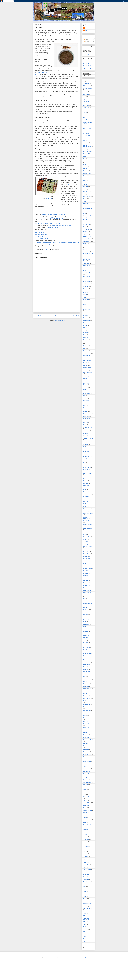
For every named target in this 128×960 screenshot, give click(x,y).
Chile (84, 221)
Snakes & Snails (87, 802)
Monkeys (85, 612)
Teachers (85, 836)
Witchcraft (85, 929)
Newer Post (38, 315)
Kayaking (85, 544)
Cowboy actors (86, 283)
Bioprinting (85, 178)
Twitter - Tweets (87, 872)
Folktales (85, 402)
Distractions (86, 322)
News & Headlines (87, 649)
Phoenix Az (86, 686)
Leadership (86, 556)
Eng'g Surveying (87, 353)
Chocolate (85, 231)
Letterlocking (86, 561)
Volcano (85, 893)
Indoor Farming (87, 508)
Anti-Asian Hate (87, 128)
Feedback (85, 387)
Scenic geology (87, 768)
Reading (85, 730)
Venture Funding (87, 884)
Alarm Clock (86, 105)
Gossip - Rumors (87, 454)
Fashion (85, 378)
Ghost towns (86, 441)
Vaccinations (86, 876)
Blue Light (85, 186)
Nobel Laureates (87, 653)
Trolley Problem (87, 862)
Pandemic (85, 666)
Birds (84, 180)
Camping (85, 203)
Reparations (86, 749)
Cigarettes (85, 234)
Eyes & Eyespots (87, 367)
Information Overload (88, 513)
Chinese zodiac (87, 229)
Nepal (84, 640)
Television (85, 841)
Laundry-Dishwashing (86, 550)
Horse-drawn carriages (86, 486)
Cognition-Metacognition (86, 250)
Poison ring (86, 695)
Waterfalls (85, 906)
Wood (84, 931)
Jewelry (85, 539)
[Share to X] (56, 249)
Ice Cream (85, 503)
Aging (84, 96)
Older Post (76, 315)
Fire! (84, 395)
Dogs (84, 330)
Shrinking (85, 787)
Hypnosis (85, 501)
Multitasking (86, 624)
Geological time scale (88, 438)
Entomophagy (86, 355)
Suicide (85, 822)
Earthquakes (86, 337)
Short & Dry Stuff (87, 782)
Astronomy (85, 142)
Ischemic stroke (87, 536)
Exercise (85, 365)
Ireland (85, 534)
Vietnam (85, 889)
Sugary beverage (87, 819)
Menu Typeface (87, 592)
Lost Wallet (86, 580)
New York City (86, 644)
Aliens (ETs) (86, 107)
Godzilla (85, 449)
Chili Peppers (86, 224)
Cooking (85, 279)
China (84, 226)
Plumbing (85, 693)
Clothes (85, 243)
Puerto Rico (86, 727)
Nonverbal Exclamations (86, 656)
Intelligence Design (87, 528)
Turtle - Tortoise (87, 869)
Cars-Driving (86, 210)
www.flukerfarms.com (41, 234)
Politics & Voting (87, 704)
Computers (86, 268)
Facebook (85, 370)
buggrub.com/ (39, 236)
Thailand (85, 844)
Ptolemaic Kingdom (87, 723)
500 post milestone (87, 88)
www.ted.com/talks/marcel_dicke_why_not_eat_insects (51, 218)
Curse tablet (86, 299)
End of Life (85, 350)
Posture (85, 715)
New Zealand (86, 647)
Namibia (85, 629)
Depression (86, 315)
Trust (84, 867)
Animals (85, 119)
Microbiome (86, 601)
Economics (86, 339)
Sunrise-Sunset (87, 824)
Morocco (85, 617)
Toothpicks (85, 856)
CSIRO (85, 294)
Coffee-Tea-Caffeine (88, 246)
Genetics (85, 433)
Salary (84, 764)
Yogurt (84, 938)
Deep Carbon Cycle (88, 309)
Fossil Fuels (86, 416)
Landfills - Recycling (88, 546)
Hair (84, 462)
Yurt (84, 941)
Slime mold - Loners (88, 796)
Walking (85, 898)
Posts (86, 39)
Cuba (84, 297)
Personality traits (87, 674)
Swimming (85, 829)
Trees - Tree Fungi (87, 858)
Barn (84, 156)
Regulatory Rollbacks (88, 739)
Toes (84, 848)
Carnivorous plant (87, 208)
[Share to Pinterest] (58, 249)
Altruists (85, 112)
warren (86, 28)
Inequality (85, 511)
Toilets (84, 851)
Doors (84, 334)
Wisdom (85, 926)
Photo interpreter (87, 688)
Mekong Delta (86, 585)
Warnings (85, 901)
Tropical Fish (86, 864)
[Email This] (53, 249)
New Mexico (86, 642)
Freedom (85, 422)
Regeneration (86, 737)
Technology (86, 839)
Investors (85, 531)
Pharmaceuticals (87, 679)
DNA (84, 327)
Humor (85, 499)
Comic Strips (86, 263)
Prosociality (86, 721)
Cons (84, 270)
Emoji (84, 348)
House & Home (87, 494)
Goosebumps (86, 451)
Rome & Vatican (87, 759)
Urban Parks (86, 874)
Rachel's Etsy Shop (87, 65)
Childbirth (85, 219)
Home (57, 315)
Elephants (85, 345)
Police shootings (87, 698)
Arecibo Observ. (87, 135)
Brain (84, 194)
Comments (88, 41)
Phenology (85, 681)
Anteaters (85, 125)
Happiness (85, 464)
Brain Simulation (87, 196)
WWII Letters (86, 934)
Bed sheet (85, 170)
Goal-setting (86, 444)
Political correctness (88, 700)
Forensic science (87, 413)
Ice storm (85, 506)
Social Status (86, 805)
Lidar (84, 563)
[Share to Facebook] (57, 249)
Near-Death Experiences (86, 634)
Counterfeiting (86, 281)
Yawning (85, 936)
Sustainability (86, 827)
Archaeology (86, 133)
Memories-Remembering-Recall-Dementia (87, 589)
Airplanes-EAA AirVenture (86, 102)
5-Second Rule (86, 85)
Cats (84, 213)
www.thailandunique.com (66, 71)
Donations (85, 332)
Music (84, 626)
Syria (84, 832)
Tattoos (85, 834)
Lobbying (85, 575)
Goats (84, 446)
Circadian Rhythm (87, 236)
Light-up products (87, 568)
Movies (85, 621)
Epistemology (86, 358)
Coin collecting (86, 257)
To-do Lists (86, 846)
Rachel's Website (87, 61)
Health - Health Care (88, 469)
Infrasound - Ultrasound (86, 518)
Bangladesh (86, 153)
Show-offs (85, 784)
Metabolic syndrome (88, 595)
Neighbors (85, 637)
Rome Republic (87, 761)
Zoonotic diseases (87, 946)
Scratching (85, 777)
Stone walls (86, 815)
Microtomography (87, 603)
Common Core (86, 265)
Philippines (85, 683)
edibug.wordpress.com (52, 227)
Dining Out (69, 184)
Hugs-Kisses (86, 496)
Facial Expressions (87, 372)
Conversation (86, 276)
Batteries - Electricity (88, 161)
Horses (85, 489)
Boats (84, 189)
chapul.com (48, 198)
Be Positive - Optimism (86, 165)
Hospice (85, 491)
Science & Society (87, 773)
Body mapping (86, 191)
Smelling (85, 800)
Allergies (85, 110)
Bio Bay (85, 175)
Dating (84, 304)
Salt (84, 766)
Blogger (85, 957)
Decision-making (87, 306)
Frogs (84, 424)
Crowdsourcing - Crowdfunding (87, 292)
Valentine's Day (87, 881)
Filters (84, 389)
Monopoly (85, 614)
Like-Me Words (87, 570)
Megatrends (86, 582)
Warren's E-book (87, 903)
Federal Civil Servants (86, 384)
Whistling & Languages (86, 919)
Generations (86, 430)
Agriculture (85, 99)
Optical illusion (86, 662)
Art (84, 138)
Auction (85, 149)
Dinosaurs (85, 317)
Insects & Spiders (87, 524)
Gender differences (87, 427)
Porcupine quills (87, 712)
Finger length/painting (86, 392)
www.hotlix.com (39, 233)
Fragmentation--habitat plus (87, 419)
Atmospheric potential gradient (87, 146)
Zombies (85, 943)
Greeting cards (86, 456)
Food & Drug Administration (86, 408)
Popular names (87, 710)
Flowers (85, 398)
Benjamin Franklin (87, 173)
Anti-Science (86, 130)
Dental (84, 313)
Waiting (85, 896)
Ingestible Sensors (87, 520)
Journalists (85, 541)
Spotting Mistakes (87, 810)
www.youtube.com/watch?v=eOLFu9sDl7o (47, 223)
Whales (85, 915)
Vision (84, 891)
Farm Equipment (87, 376)
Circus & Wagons (87, 238)
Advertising (86, 94)
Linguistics (85, 573)
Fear (84, 381)
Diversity (85, 325)
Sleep (84, 794)
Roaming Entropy (87, 754)
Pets (84, 676)
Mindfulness (86, 609)
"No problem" (86, 83)
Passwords (86, 669)
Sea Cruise (86, 779)
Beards (85, 168)
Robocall (85, 756)
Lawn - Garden (86, 553)
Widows (85, 921)
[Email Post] (50, 249)
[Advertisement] (56, 302)
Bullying (85, 198)
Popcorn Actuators (87, 706)
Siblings (85, 789)
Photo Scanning (87, 691)
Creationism (86, 286)
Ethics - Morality (87, 360)
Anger (84, 117)
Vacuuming (86, 879)
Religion (85, 743)
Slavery (85, 791)
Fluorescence (86, 400)
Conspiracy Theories (88, 272)
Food (84, 405)
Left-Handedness (87, 558)
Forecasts (85, 411)
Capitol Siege (86, 206)
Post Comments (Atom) (60, 320)
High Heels (86, 483)
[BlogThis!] (54, 249)
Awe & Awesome (87, 151)
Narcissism (86, 631)
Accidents (85, 91)
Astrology (85, 140)
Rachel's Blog (86, 63)
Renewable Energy (87, 745)
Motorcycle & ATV (87, 619)
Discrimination (86, 320)
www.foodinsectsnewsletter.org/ (61, 225)
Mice (84, 598)
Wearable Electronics (88, 908)
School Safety (86, 771)
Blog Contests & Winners (87, 183)
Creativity (85, 288)
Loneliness (85, 578)
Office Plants (86, 659)
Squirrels (85, 812)
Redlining (85, 732)
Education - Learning (88, 342)
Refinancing (86, 734)
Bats (84, 158)
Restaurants (86, 751)
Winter (84, 924)
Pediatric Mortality (87, 671)
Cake (84, 201)
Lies (84, 566)
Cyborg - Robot (87, 302)
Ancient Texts (86, 115)
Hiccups (85, 480)
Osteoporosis (86, 664)
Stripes (85, 817)
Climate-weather (87, 241)
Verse (84, 886)
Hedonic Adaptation (88, 473)
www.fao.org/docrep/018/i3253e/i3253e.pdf (55, 214)
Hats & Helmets (87, 467)
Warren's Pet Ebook (88, 68)
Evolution (85, 362)
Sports (84, 807)
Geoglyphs (85, 435)
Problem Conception (88, 717)
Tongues (85, 853)
